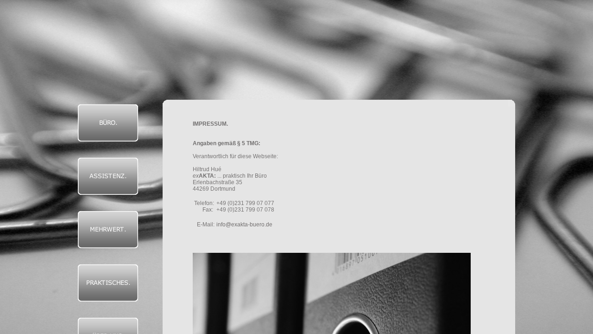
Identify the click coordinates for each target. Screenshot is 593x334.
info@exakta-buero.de (244, 224)
